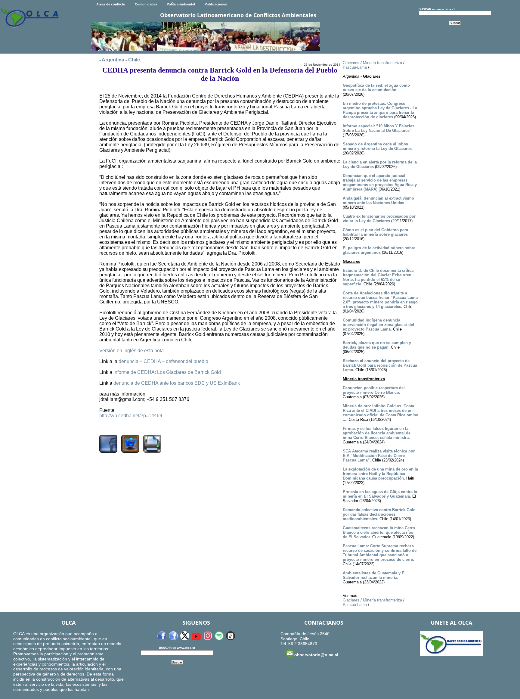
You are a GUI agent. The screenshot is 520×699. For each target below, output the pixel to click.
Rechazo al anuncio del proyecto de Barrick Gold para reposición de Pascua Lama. (380, 365)
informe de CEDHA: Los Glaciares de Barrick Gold (167, 372)
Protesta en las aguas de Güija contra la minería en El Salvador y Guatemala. (380, 494)
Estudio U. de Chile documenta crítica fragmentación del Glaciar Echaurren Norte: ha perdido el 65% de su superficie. (378, 277)
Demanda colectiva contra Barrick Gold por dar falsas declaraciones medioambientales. (379, 514)
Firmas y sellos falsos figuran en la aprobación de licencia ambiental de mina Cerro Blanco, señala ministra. (376, 433)
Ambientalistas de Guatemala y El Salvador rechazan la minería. (374, 575)
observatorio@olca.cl (316, 654)
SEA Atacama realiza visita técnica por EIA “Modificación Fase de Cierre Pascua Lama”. (379, 455)
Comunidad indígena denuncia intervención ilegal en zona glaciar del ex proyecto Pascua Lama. (378, 324)
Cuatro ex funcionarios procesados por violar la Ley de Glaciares (379, 218)
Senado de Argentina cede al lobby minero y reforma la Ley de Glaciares (377, 146)
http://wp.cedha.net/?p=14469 (130, 415)
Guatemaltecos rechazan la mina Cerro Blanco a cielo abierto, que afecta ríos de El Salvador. (379, 532)
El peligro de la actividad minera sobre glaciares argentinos (379, 250)
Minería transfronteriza (382, 63)
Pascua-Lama (355, 67)
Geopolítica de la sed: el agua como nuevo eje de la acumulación (376, 87)
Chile (134, 59)
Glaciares (351, 63)
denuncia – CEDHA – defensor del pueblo (163, 361)
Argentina (113, 59)
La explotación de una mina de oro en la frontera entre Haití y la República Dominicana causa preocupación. (380, 473)
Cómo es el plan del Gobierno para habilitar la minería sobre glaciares (375, 232)
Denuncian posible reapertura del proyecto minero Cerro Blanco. (374, 390)
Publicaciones (216, 4)
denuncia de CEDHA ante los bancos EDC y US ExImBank (176, 383)
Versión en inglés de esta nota (131, 350)
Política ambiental (181, 4)
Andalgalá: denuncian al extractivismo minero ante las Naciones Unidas (378, 200)
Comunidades (146, 4)
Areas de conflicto (110, 4)
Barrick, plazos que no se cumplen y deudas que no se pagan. (377, 345)
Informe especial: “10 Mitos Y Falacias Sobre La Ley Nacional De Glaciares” (378, 128)
